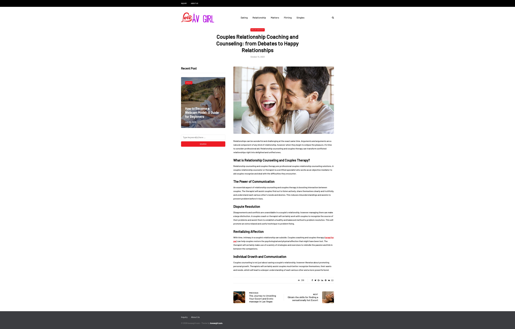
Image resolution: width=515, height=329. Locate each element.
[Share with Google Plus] (319, 280)
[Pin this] (325, 280)
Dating (244, 17)
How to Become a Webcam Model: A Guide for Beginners (202, 112)
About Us (194, 3)
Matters (275, 17)
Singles (300, 17)
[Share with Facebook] (312, 280)
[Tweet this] (315, 280)
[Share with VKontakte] (329, 280)
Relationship (259, 17)
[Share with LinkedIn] (322, 280)
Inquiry (184, 3)
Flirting (288, 17)
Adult (188, 83)
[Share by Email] (332, 280)
